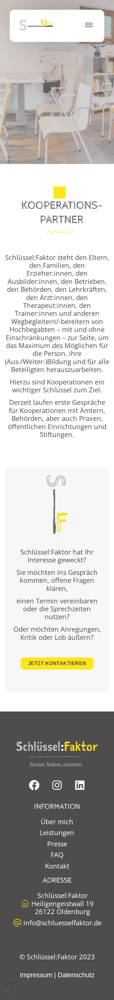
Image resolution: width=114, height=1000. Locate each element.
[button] (11, 989)
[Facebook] (34, 785)
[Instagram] (57, 785)
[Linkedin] (80, 785)
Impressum (36, 975)
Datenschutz (76, 975)
